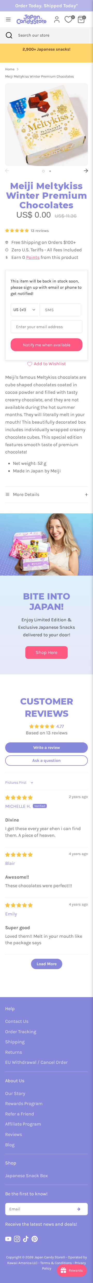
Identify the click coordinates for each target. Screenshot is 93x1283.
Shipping (15, 1042)
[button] (17, 230)
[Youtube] (8, 1239)
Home (9, 69)
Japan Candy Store (48, 1257)
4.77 (60, 726)
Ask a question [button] (46, 760)
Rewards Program (24, 1103)
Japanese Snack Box (26, 1175)
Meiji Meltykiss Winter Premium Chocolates (39, 76)
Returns (13, 1052)
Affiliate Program (23, 1124)
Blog (9, 1145)
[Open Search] (9, 35)
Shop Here (46, 652)
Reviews (13, 1134)
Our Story (15, 1093)
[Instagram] (17, 1239)
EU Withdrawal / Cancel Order (36, 1062)
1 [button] (43, 171)
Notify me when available (46, 344)
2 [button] (50, 171)
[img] (19, 798)
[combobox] (40, 35)
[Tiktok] (26, 1239)
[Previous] (7, 170)
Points (33, 257)
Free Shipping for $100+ (48, 49)
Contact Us (16, 1021)
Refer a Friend (19, 1114)
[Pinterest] (35, 1239)
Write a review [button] (46, 747)
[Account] (57, 18)
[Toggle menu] (6, 19)
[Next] (86, 170)
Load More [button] (47, 963)
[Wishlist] (68, 19)
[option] (47, 49)
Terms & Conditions (56, 1263)
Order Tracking (20, 1031)
